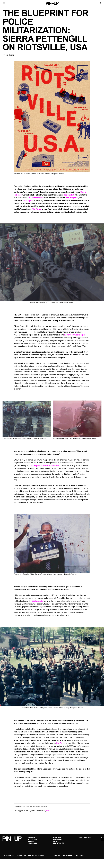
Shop (55, 841)
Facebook (79, 855)
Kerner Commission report (74, 335)
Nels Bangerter (71, 198)
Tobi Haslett (69, 195)
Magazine (57, 839)
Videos (31, 841)
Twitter (56, 855)
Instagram (67, 855)
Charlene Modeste (36, 198)
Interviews (32, 839)
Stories (31, 837)
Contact (57, 837)
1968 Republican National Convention (44, 465)
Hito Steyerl (60, 743)
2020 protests (37, 601)
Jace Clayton (27, 200)
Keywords (32, 843)
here (47, 811)
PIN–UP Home (58, 843)
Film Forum (36, 209)
